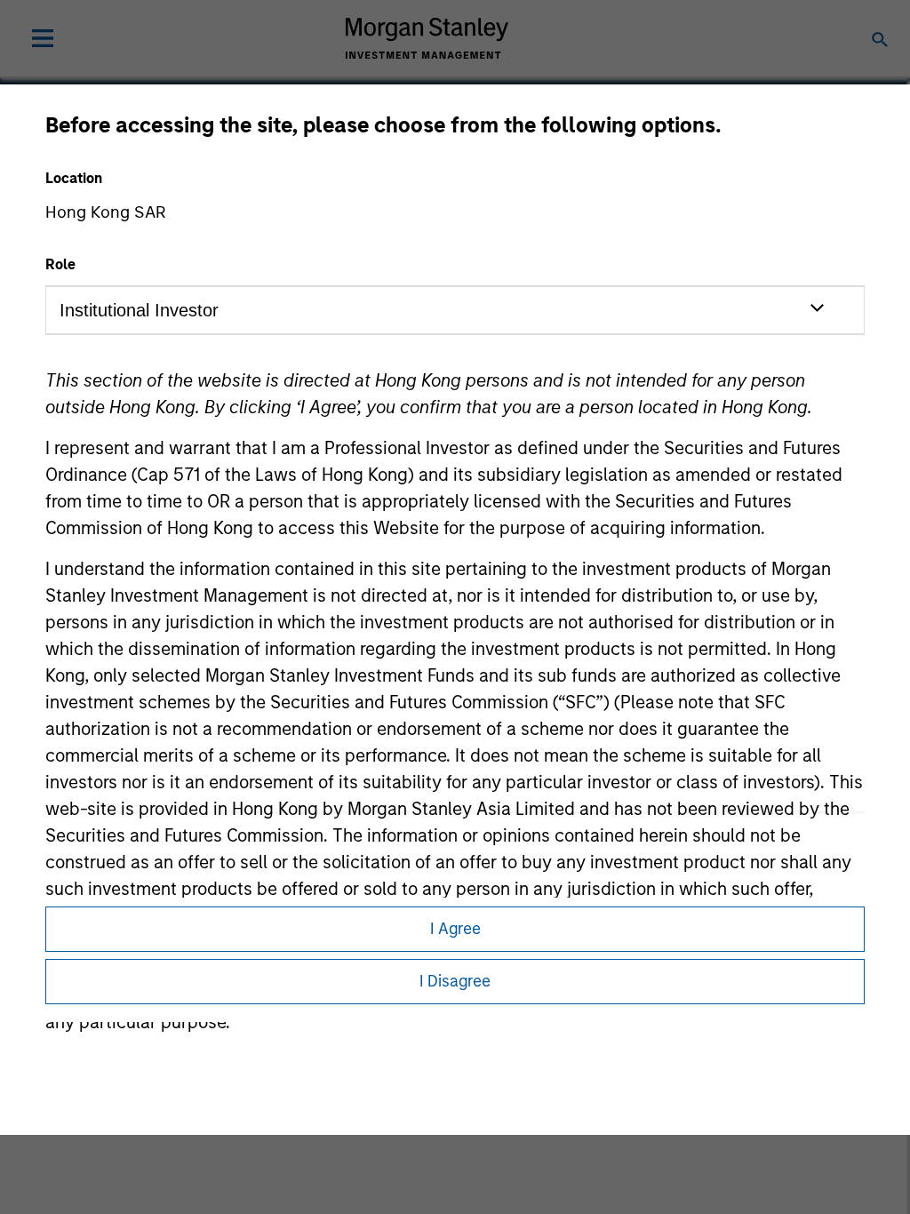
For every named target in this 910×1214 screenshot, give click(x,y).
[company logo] (426, 38)
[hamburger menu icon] (42, 38)
